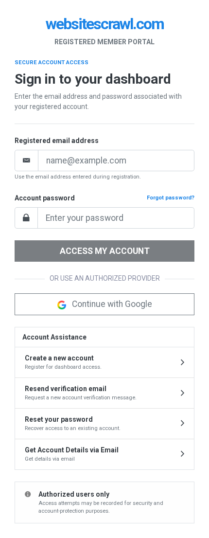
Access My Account (105, 251)
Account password (45, 198)
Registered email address (57, 140)
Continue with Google (111, 304)
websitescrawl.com (105, 24)
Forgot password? (170, 198)
